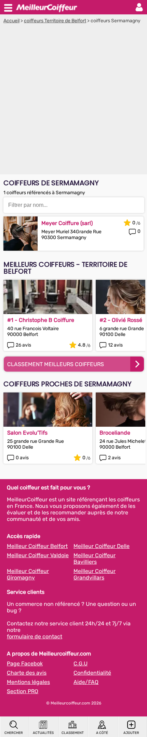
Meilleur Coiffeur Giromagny (28, 574)
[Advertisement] (73, 100)
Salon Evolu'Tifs (27, 432)
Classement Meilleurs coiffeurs (55, 364)
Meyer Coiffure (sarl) (67, 223)
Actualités (43, 733)
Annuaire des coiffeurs (46, 7)
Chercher (13, 733)
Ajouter (131, 733)
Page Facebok (25, 663)
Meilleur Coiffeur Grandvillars (95, 574)
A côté (102, 733)
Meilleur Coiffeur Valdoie (38, 555)
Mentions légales (28, 682)
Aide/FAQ (86, 682)
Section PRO (22, 691)
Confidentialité (92, 673)
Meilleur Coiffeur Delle (102, 546)
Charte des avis (26, 673)
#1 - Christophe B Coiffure (40, 320)
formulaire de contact (34, 636)
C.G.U (81, 663)
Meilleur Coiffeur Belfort (37, 546)
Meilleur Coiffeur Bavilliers (95, 558)
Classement (73, 733)
